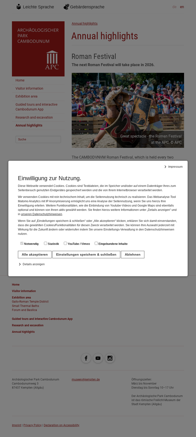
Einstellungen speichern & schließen (86, 254)
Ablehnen (133, 254)
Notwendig (30, 244)
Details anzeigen (34, 264)
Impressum (175, 166)
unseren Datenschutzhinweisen (41, 214)
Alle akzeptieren (35, 254)
